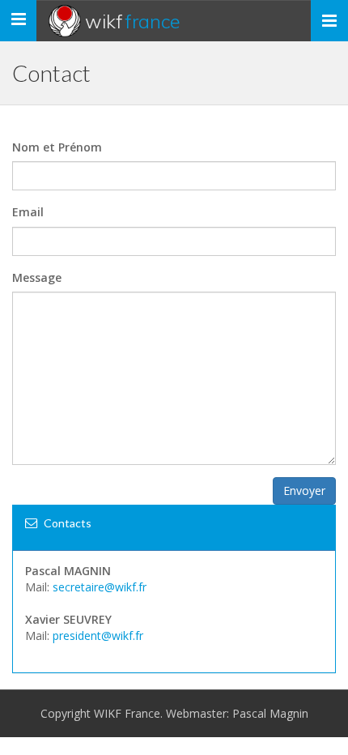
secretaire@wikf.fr (99, 587)
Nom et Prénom (57, 147)
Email (28, 212)
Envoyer (304, 490)
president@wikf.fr (98, 635)
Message (37, 277)
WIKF (132, 21)
